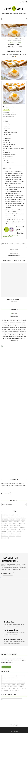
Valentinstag (4, 535)
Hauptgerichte (22, 682)
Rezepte (11, 38)
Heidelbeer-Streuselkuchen (14, 299)
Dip (17, 517)
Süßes (18, 533)
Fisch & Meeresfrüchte (17, 680)
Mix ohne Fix (12, 525)
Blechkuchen (5, 243)
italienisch (4, 523)
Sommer (13, 533)
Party (8, 529)
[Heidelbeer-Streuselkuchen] (14, 280)
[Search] (26, 19)
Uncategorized (5, 690)
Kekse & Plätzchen (11, 684)
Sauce (14, 531)
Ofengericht (22, 527)
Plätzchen (4, 531)
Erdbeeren (22, 517)
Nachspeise (4, 527)
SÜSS (16, 38)
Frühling (18, 519)
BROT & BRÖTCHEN (20, 675)
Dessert (13, 517)
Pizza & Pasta (21, 686)
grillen (10, 521)
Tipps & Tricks (22, 688)
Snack (9, 533)
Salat (9, 531)
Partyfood (13, 529)
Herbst (23, 521)
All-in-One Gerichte (11, 675)
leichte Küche (5, 525)
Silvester (4, 533)
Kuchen (17, 243)
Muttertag (19, 525)
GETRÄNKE (15, 682)
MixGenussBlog (10, 46)
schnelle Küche (20, 531)
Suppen (13, 688)
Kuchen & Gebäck (20, 684)
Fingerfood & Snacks (6, 680)
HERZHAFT (4, 684)
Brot (3, 517)
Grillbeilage (4, 521)
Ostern (22, 243)
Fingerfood (12, 519)
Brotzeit (8, 517)
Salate (8, 688)
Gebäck (23, 519)
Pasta (19, 529)
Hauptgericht (17, 521)
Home (5, 38)
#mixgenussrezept (7, 236)
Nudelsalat (16, 527)
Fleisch (3, 682)
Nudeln (10, 527)
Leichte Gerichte (22, 523)
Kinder (12, 243)
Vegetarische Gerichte (14, 690)
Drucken (7, 109)
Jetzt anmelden (6, 667)
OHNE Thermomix (13, 686)
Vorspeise (18, 535)
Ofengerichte (5, 686)
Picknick (23, 529)
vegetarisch (12, 535)
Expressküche (5, 519)
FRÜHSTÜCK (9, 682)
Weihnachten (5, 537)
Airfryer (4, 675)
